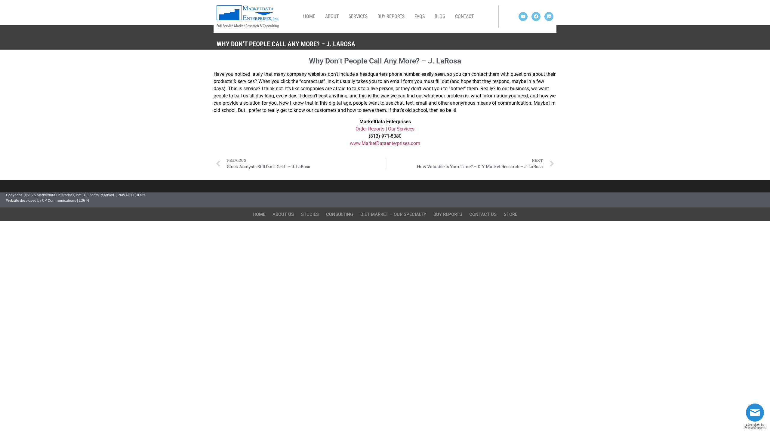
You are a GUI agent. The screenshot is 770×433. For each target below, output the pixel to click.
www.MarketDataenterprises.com (385, 143)
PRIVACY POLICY (131, 195)
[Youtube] (523, 16)
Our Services (401, 129)
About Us (283, 214)
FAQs (419, 16)
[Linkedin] (548, 16)
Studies (310, 214)
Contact (464, 16)
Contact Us (483, 214)
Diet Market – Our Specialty (393, 214)
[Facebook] (536, 16)
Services (358, 16)
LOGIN (84, 200)
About (332, 16)
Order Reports (370, 129)
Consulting (339, 214)
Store (510, 214)
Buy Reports (391, 16)
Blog (440, 16)
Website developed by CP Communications (41, 200)
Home (309, 16)
